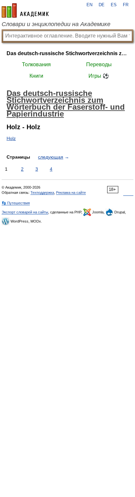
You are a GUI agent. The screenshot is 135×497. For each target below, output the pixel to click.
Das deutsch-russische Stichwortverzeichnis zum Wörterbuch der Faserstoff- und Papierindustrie (67, 53)
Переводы (99, 64)
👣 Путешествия (16, 203)
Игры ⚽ (98, 76)
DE (102, 5)
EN (89, 5)
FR (125, 5)
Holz (11, 138)
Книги (36, 76)
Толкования (36, 64)
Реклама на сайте (71, 192)
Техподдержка (42, 192)
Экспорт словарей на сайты (25, 212)
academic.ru (25, 10)
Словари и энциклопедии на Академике (56, 24)
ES (114, 5)
